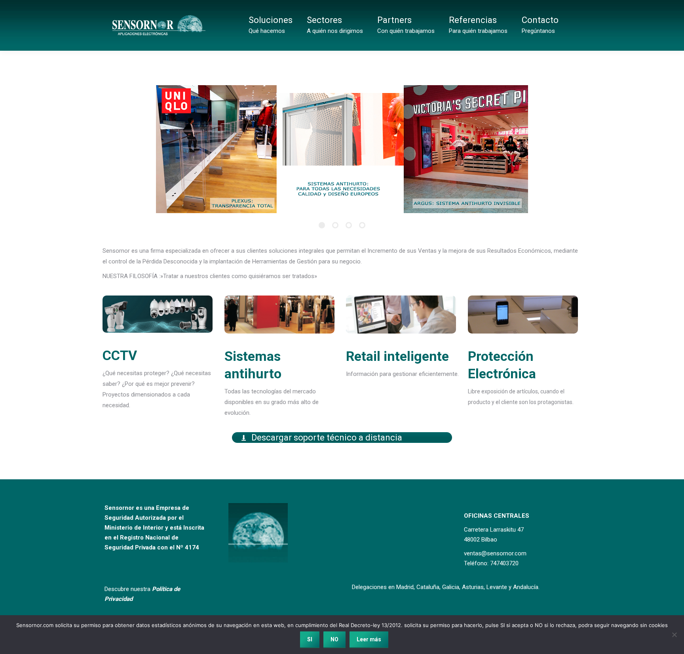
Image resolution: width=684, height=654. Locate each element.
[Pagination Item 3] (349, 225)
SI (309, 639)
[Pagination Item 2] (335, 225)
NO (334, 639)
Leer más (369, 639)
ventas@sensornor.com (495, 553)
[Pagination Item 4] (362, 225)
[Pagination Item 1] (322, 225)
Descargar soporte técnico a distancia (326, 437)
